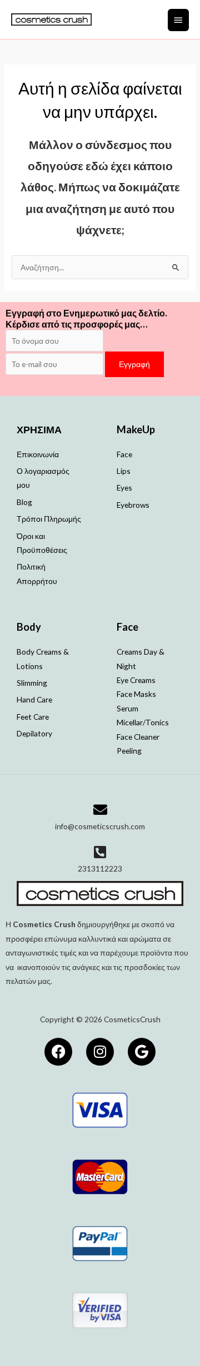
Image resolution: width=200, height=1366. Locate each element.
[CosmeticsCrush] (51, 19)
